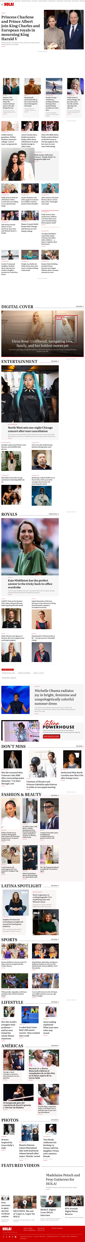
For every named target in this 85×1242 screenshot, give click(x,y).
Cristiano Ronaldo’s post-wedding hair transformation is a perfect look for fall (49, 835)
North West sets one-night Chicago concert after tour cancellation (30, 429)
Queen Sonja (17, 0)
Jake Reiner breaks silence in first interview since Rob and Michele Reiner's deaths (9, 228)
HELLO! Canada (57, 1228)
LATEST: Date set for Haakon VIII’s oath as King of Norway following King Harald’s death (12, 603)
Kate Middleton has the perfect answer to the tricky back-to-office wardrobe (30, 583)
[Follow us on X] (7, 1236)
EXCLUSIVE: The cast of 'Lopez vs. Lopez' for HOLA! (24, 1214)
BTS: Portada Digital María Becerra (71, 1211)
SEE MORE (54, 361)
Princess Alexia (60, 0)
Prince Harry (34, 0)
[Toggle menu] (2, 4)
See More (79, 306)
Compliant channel (69, 1236)
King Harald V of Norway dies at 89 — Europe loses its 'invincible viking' (43, 638)
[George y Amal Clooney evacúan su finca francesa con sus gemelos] (13, 1060)
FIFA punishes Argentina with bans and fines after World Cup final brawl (14, 994)
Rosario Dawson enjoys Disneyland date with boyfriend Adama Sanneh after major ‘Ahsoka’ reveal (29, 1150)
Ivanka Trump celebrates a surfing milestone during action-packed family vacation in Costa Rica (52, 103)
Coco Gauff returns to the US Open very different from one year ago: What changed (44, 994)
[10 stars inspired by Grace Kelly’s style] (9, 1129)
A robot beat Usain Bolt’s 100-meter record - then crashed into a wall (29, 1031)
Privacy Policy (26, 1236)
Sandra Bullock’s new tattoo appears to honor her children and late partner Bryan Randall (29, 200)
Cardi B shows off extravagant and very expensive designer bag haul (9, 870)
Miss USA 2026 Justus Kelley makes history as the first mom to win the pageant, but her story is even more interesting (50, 140)
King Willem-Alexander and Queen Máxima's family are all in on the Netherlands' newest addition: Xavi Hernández (45, 965)
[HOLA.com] (9, 4)
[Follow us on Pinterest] (13, 1236)
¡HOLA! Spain (27, 1228)
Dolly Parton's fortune (26, 0)
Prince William (8, 673)
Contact (23, 1238)
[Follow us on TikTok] (16, 1236)
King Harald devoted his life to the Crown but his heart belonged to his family (31, 101)
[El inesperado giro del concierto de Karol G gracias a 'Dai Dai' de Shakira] (18, 1092)
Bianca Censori (67, 0)
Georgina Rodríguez (43, 0)
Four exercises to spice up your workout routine (5, 1209)
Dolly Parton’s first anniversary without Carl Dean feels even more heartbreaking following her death (49, 218)
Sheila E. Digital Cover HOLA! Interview (48, 1212)
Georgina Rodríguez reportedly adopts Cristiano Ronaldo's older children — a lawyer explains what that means (49, 238)
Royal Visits (39, 673)
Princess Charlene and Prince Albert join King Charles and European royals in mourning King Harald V (20, 27)
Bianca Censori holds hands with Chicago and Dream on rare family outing (29, 227)
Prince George (24, 673)
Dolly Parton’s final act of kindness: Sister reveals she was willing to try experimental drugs (9, 201)
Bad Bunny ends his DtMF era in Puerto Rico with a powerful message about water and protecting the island (43, 481)
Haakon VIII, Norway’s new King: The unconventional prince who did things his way (9, 102)
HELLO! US (41, 1230)
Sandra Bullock (75, 0)
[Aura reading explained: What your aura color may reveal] (51, 1011)
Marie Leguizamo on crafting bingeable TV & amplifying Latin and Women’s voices (42, 898)
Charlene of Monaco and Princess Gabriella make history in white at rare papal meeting (41, 784)
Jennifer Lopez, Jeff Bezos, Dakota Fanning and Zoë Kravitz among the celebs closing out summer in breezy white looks (30, 831)
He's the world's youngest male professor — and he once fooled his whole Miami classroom (9, 1030)
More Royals (53, 514)
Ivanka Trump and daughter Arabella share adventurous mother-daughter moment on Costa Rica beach (9, 269)
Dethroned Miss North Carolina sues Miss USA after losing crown (72, 775)
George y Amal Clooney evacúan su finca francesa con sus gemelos (11, 1075)
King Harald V (10, 0)
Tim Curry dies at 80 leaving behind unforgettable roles (42, 446)
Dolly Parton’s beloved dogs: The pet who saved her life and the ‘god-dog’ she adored (73, 102)
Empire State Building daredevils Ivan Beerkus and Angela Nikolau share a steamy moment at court (49, 268)
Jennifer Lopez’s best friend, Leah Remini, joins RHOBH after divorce (13, 447)
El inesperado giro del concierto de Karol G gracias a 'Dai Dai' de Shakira (17, 1105)
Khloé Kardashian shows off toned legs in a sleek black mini (30, 875)
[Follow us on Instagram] (10, 1236)
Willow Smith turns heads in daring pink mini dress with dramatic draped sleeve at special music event (10, 836)
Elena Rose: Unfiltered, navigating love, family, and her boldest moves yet (42, 343)
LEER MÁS (54, 1045)
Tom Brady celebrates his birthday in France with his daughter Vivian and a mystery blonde (51, 1148)
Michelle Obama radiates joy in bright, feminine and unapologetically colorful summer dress (55, 697)
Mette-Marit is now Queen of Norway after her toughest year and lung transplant (12, 638)
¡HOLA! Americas (29, 1230)
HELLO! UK (41, 1228)
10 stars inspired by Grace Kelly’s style (7, 1143)
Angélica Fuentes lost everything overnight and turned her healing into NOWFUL (13, 923)
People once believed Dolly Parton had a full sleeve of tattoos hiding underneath (29, 267)
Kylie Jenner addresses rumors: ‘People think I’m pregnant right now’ (45, 156)
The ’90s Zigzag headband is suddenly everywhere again (49, 869)
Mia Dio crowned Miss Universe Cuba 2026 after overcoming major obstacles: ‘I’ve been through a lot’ (12, 778)
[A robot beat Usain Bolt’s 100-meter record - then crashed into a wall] (30, 1014)
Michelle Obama (51, 0)
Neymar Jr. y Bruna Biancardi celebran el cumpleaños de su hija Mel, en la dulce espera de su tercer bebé (42, 1073)
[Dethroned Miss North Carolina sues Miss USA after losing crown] (72, 759)
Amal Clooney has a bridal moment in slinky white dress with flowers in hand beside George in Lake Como (29, 140)
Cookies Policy (53, 1236)
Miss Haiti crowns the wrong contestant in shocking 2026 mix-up (13, 480)
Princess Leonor (9, 678)
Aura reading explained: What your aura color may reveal (50, 1027)
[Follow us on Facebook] (4, 1236)
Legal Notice (39, 1236)
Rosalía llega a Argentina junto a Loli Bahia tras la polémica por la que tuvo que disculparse (47, 1109)
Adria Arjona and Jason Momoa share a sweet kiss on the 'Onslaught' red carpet (49, 200)
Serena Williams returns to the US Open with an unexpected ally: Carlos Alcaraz (13, 964)
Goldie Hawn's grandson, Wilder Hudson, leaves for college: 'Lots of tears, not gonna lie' (9, 139)
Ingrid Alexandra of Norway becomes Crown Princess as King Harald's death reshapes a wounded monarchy (44, 604)
